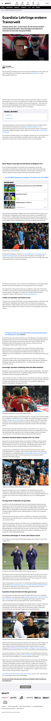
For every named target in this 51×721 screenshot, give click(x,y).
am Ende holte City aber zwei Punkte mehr (35, 453)
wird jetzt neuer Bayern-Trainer (33, 127)
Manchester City (35, 73)
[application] (25, 47)
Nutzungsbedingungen (38, 706)
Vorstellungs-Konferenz (30, 294)
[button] (25, 47)
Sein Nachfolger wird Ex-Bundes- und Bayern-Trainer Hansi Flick (28, 648)
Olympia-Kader (26, 655)
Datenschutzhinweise (13, 706)
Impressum (4, 706)
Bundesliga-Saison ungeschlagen (15, 420)
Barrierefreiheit (20, 708)
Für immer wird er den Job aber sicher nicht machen (16, 674)
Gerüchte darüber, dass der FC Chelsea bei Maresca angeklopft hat (29, 585)
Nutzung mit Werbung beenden (8, 708)
